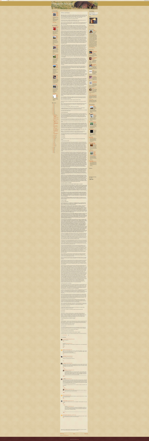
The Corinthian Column (54, 94)
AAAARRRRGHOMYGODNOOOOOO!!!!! (55, 123)
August (54, 138)
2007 (53, 152)
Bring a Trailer (54, 22)
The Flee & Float (55, 84)
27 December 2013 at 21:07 (71, 406)
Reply (63, 347)
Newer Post (62, 433)
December (54, 114)
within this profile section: (92, 13)
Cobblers (93, 70)
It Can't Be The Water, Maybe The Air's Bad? (94, 65)
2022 (53, 107)
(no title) (90, 93)
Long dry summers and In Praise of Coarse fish (57, 57)
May (54, 141)
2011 (53, 148)
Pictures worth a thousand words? (57, 96)
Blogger (78, 439)
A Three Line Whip (55, 125)
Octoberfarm (91, 137)
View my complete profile (92, 47)
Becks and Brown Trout (55, 54)
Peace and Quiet (55, 128)
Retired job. (64, 349)
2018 (53, 110)
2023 (53, 106)
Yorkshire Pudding (65, 400)
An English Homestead (55, 45)
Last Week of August (94, 122)
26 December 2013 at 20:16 (71, 400)
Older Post (86, 433)
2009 (53, 150)
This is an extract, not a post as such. (55, 133)
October (54, 136)
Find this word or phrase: (92, 12)
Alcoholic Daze (92, 129)
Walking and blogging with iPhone (57, 37)
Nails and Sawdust (55, 64)
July (53, 139)
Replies (64, 368)
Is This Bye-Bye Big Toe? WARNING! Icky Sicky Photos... (94, 58)
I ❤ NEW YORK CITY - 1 (95, 143)
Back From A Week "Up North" (57, 47)
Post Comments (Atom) (66, 435)
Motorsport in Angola (55, 12)
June (54, 140)
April (54, 142)
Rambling (94, 106)
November (54, 135)
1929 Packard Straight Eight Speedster (57, 66)
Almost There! (57, 85)
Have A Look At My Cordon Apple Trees (57, 77)
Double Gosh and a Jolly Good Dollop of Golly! (94, 52)
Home (74, 433)
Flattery (54, 132)
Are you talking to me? (55, 129)
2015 (53, 111)
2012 (53, 147)
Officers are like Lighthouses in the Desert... (55, 121)
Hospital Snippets (91, 99)
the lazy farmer (54, 35)
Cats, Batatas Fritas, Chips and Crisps (55, 130)
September (54, 137)
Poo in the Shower (94, 114)
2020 (53, 109)
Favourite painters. (57, 27)
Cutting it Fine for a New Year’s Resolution (55, 116)
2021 (53, 108)
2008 (53, 151)
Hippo (94, 30)
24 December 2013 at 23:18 (69, 349)
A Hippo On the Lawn (62, 3)
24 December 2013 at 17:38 (69, 343)
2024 (53, 105)
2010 (53, 149)
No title (54, 124)
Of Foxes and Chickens (56, 119)
